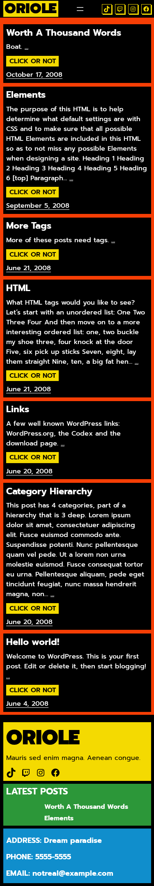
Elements (26, 95)
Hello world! (32, 642)
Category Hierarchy (49, 491)
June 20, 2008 (29, 471)
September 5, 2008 (37, 206)
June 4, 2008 (27, 704)
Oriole (43, 737)
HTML (18, 288)
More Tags (28, 225)
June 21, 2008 (28, 268)
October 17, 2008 (34, 75)
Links (17, 409)
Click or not (32, 61)
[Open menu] (80, 9)
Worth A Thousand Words (63, 33)
